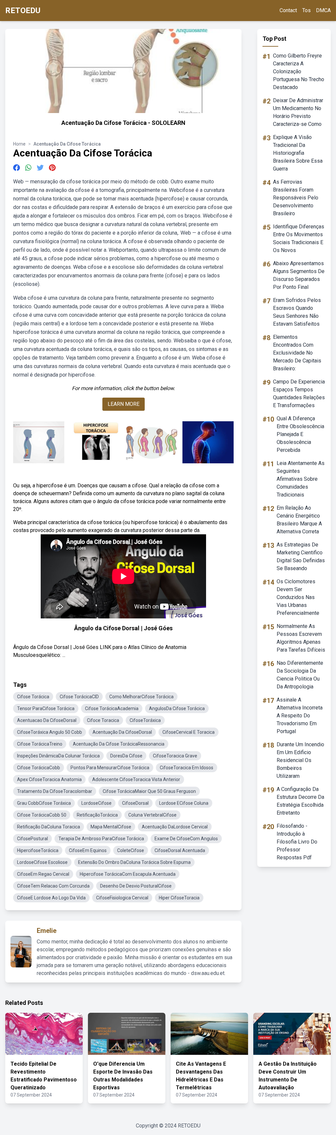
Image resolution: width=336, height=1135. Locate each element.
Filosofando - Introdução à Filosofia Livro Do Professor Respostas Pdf (297, 842)
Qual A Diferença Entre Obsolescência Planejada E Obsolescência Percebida (300, 434)
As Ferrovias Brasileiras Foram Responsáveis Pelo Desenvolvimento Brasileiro (295, 198)
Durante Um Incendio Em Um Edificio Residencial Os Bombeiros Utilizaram (300, 760)
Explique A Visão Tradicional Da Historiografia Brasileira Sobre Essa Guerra (298, 153)
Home (19, 144)
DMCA (323, 10)
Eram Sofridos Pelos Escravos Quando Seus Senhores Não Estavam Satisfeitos (297, 312)
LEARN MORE (123, 404)
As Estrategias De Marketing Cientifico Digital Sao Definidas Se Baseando (301, 556)
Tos (306, 10)
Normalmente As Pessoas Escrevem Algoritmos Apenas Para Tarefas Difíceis (301, 638)
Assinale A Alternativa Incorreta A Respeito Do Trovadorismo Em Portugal (300, 715)
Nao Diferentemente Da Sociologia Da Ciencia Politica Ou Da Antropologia (300, 675)
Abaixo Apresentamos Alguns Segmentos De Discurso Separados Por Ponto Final (299, 275)
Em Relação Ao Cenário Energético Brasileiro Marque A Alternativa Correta (299, 520)
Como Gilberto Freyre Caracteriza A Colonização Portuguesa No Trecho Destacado (298, 71)
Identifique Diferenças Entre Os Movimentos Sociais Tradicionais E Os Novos (298, 238)
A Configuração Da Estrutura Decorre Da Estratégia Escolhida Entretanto (300, 801)
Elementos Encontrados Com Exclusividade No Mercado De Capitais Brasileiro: (297, 353)
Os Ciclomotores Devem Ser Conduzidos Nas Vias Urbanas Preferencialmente (298, 597)
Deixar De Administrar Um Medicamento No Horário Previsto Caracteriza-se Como (298, 112)
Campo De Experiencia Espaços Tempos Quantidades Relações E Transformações (299, 393)
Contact (288, 10)
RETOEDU (22, 10)
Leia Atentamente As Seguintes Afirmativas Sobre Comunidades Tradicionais (301, 479)
